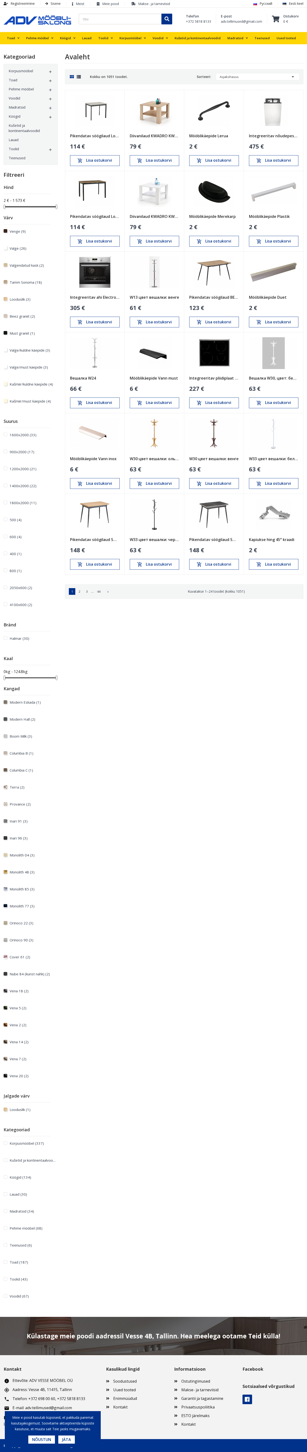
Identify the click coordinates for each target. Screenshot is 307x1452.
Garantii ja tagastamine (202, 1398)
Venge (18, 231)
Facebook (247, 1399)
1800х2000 (23, 502)
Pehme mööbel (21, 89)
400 (16, 553)
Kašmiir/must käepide (30, 401)
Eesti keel (296, 3)
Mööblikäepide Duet (268, 297)
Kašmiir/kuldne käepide (31, 384)
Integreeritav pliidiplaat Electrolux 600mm (214, 378)
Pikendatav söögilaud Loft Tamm (95, 216)
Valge (18, 248)
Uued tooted (124, 1389)
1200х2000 (23, 468)
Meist (80, 3)
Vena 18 (19, 990)
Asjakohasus (258, 77)
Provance (20, 804)
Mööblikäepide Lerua (208, 135)
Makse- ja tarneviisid (154, 3)
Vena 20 (19, 1075)
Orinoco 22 (21, 923)
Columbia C (21, 770)
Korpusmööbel (21, 70)
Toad (13, 79)
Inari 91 (19, 821)
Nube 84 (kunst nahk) (30, 974)
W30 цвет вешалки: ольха (154, 458)
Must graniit (22, 333)
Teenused (17, 157)
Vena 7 (18, 1058)
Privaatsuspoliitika (198, 1407)
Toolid (14, 148)
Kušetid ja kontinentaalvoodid (24, 128)
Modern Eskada (25, 702)
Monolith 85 (22, 889)
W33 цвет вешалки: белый (274, 458)
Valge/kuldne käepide (30, 350)
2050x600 (21, 587)
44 (98, 591)
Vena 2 (18, 1024)
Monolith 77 (22, 906)
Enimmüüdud (125, 1398)
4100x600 (21, 604)
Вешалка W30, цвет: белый (274, 378)
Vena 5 (18, 1007)
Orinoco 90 (21, 940)
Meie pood (110, 3)
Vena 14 (19, 1041)
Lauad (13, 139)
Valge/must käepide (29, 367)
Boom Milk (21, 736)
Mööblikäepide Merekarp (212, 216)
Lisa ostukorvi (94, 160)
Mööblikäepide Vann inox (93, 458)
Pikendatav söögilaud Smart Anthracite (214, 539)
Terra (17, 787)
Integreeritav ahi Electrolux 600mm (95, 297)
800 (16, 570)
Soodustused (125, 1381)
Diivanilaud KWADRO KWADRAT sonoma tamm (154, 135)
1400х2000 (23, 485)
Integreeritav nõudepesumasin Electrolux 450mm (274, 135)
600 (16, 536)
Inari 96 (19, 838)
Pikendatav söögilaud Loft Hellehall (95, 135)
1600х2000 (23, 434)
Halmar (19, 638)
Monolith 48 (22, 872)
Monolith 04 (22, 855)
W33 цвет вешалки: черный (154, 539)
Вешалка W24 (83, 378)
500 (16, 519)
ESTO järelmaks (195, 1415)
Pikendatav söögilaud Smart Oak (95, 539)
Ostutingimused (195, 1381)
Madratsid (17, 107)
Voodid (14, 98)
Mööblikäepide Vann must (154, 378)
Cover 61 (20, 957)
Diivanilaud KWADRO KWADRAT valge (154, 216)
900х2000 (22, 451)
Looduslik (20, 299)
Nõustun (41, 1439)
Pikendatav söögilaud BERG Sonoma (214, 297)
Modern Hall (22, 719)
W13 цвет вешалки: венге (154, 297)
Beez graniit (22, 316)
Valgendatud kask (27, 265)
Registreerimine (22, 3)
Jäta (66, 1439)
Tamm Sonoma (26, 282)
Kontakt (120, 1407)
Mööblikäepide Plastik (269, 216)
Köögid (14, 116)
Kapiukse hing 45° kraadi (271, 539)
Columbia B (21, 753)
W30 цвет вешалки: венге (214, 458)
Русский (266, 3)
